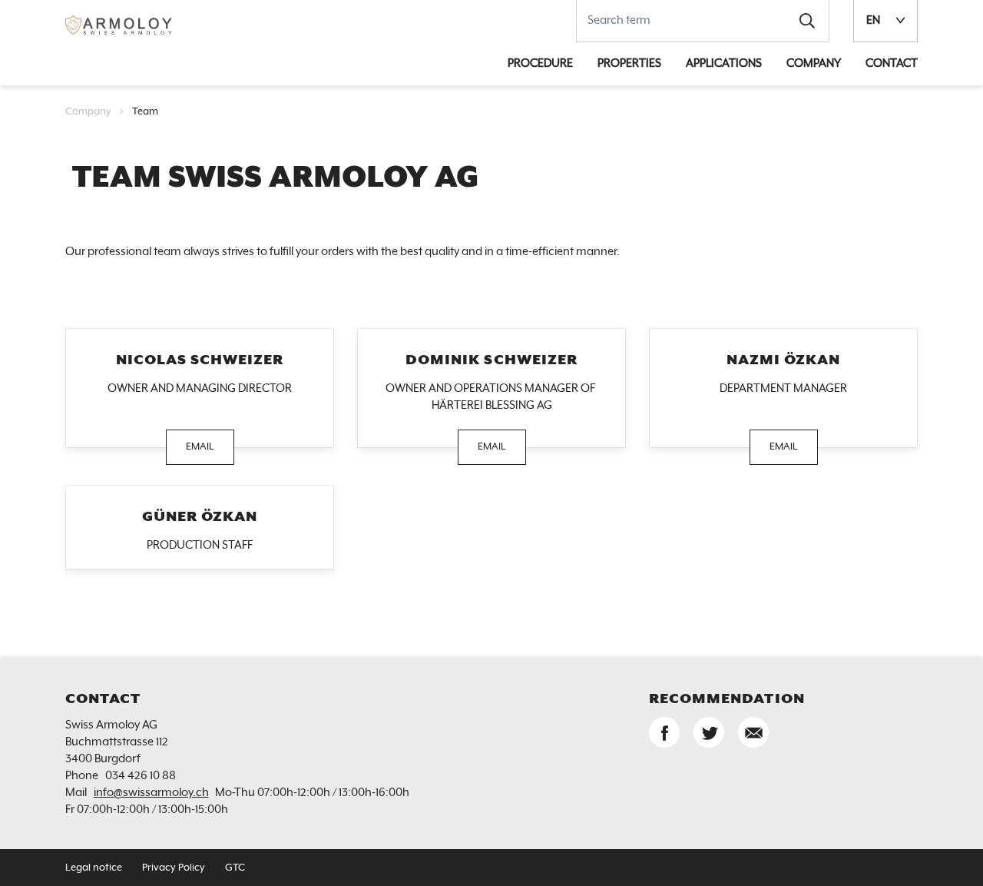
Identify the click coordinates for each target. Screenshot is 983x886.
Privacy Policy (173, 868)
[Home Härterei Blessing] (119, 24)
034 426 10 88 (140, 775)
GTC (235, 868)
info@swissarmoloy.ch (151, 792)
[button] (807, 20)
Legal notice (93, 868)
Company (88, 112)
